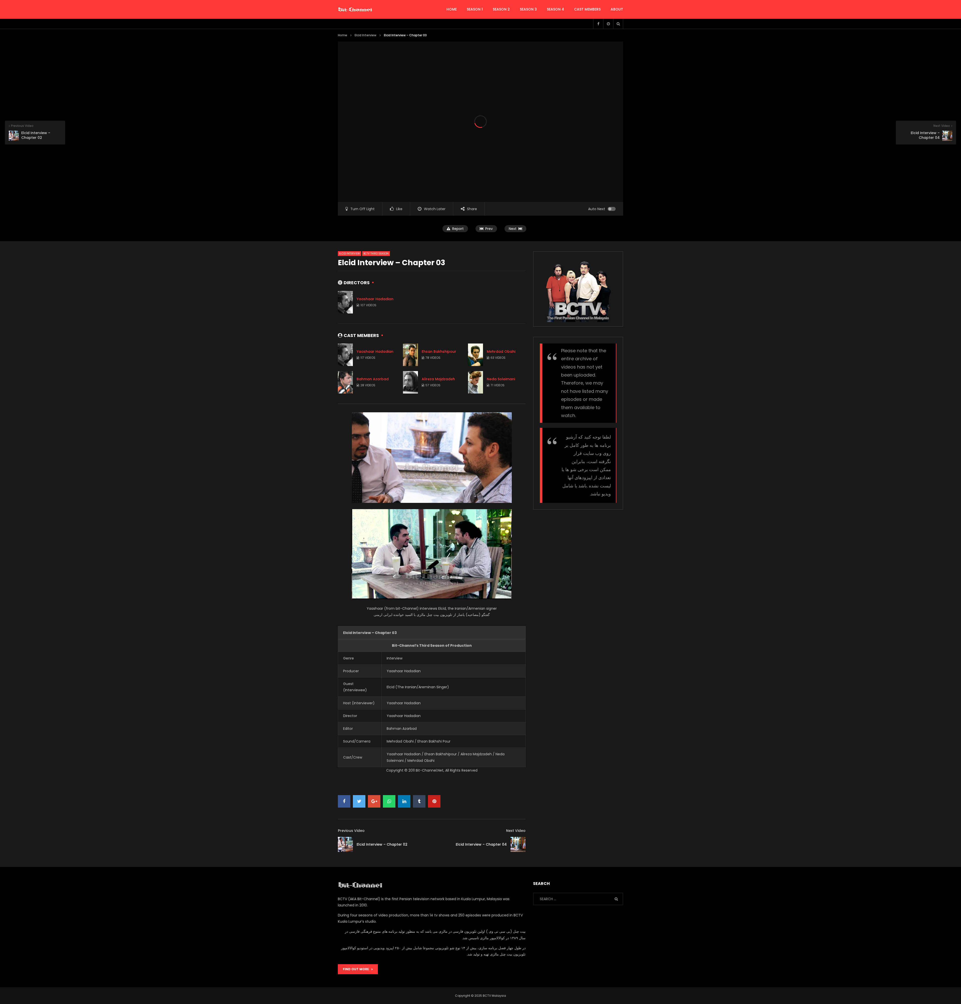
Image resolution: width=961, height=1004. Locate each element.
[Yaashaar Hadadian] (345, 302)
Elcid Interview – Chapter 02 (382, 844)
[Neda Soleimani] (475, 382)
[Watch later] (608, 24)
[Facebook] (598, 24)
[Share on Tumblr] (419, 801)
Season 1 (475, 9)
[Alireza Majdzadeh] (410, 382)
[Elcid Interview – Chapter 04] (518, 844)
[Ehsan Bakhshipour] (410, 355)
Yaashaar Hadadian (375, 298)
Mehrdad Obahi (501, 351)
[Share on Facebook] (344, 801)
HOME (451, 9)
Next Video (516, 830)
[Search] (618, 24)
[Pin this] (434, 801)
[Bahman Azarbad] (345, 382)
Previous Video (351, 830)
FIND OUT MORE (357, 969)
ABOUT (617, 9)
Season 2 (501, 9)
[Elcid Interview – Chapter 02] (345, 844)
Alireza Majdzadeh (438, 379)
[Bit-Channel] (355, 9)
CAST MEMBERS (587, 9)
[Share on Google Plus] (374, 801)
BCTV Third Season (376, 253)
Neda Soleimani (501, 379)
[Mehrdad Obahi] (475, 355)
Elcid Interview (365, 35)
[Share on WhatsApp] (389, 801)
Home (342, 35)
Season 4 (555, 9)
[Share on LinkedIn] (404, 801)
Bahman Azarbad (373, 379)
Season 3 (528, 9)
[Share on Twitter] (359, 801)
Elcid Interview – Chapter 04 (481, 844)
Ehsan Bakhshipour (439, 351)
